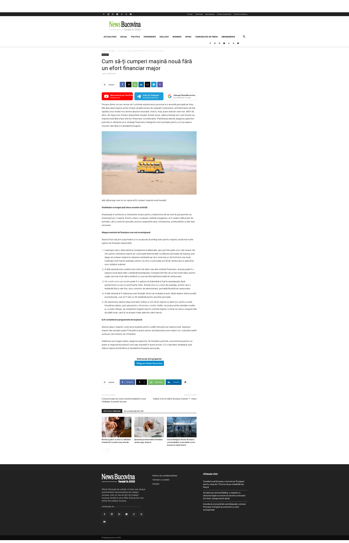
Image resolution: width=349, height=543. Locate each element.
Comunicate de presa (206, 36)
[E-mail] (147, 84)
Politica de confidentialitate (164, 475)
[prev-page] (103, 450)
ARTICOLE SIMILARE (112, 411)
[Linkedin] (141, 84)
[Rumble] (113, 14)
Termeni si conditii (160, 479)
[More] (185, 382)
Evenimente (150, 36)
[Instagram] (108, 14)
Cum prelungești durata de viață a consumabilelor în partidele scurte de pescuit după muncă (181, 442)
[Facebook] (104, 14)
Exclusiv (164, 36)
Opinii (188, 36)
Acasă (104, 51)
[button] (244, 37)
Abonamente (209, 14)
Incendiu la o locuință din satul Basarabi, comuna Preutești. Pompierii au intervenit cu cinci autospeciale (224, 507)
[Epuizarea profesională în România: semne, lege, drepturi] (149, 427)
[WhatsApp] (135, 84)
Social (123, 36)
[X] (126, 14)
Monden (177, 36)
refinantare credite (147, 305)
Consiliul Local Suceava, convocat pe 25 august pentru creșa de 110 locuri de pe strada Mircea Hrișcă (223, 484)
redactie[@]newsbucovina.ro (128, 506)
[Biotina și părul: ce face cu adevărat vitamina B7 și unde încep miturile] (116, 427)
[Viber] (160, 84)
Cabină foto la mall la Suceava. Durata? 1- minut (175, 399)
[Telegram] (117, 14)
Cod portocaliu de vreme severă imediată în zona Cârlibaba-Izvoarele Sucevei (124, 400)
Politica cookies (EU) (224, 14)
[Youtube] (131, 14)
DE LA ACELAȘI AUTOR (133, 411)
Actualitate (110, 36)
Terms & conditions (240, 14)
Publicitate (199, 14)
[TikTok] (122, 14)
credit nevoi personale (119, 281)
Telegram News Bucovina (149, 363)
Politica (135, 36)
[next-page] (107, 450)
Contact (190, 14)
